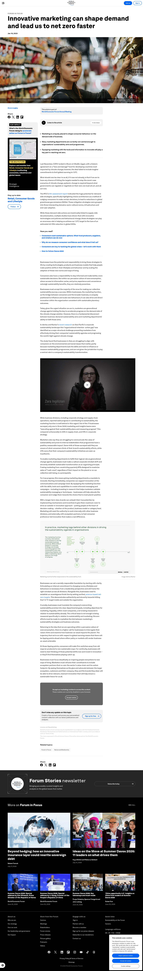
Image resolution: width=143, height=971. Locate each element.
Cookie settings (125, 966)
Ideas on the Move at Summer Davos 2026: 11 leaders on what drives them (104, 853)
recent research (65, 325)
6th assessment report (58, 194)
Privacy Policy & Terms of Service (71, 958)
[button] (87, 385)
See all (132, 805)
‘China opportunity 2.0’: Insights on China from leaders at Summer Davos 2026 (119, 895)
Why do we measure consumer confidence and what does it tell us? (70, 242)
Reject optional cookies (126, 955)
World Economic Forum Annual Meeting (56, 112)
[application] (87, 385)
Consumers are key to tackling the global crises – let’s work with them (71, 247)
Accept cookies (71, 697)
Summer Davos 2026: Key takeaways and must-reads (84, 894)
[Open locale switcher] (2, 965)
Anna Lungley (13, 108)
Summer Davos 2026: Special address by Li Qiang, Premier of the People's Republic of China (54, 895)
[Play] (44, 123)
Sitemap (71, 962)
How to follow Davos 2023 (53, 251)
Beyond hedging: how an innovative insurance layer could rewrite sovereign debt (37, 855)
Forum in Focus (15, 13)
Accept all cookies (125, 961)
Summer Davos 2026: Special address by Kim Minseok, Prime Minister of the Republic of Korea (22, 895)
